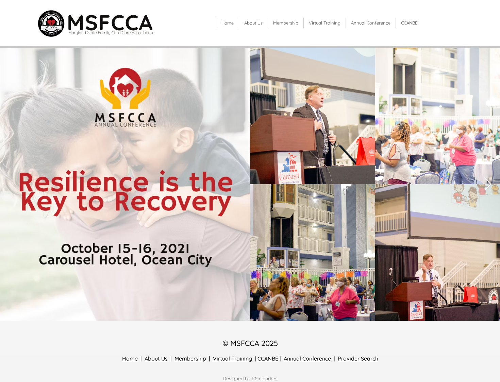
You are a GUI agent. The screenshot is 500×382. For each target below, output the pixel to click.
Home (130, 358)
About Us (156, 358)
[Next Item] (488, 184)
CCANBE (267, 358)
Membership (190, 358)
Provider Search (358, 358)
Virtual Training (232, 358)
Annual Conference (307, 358)
